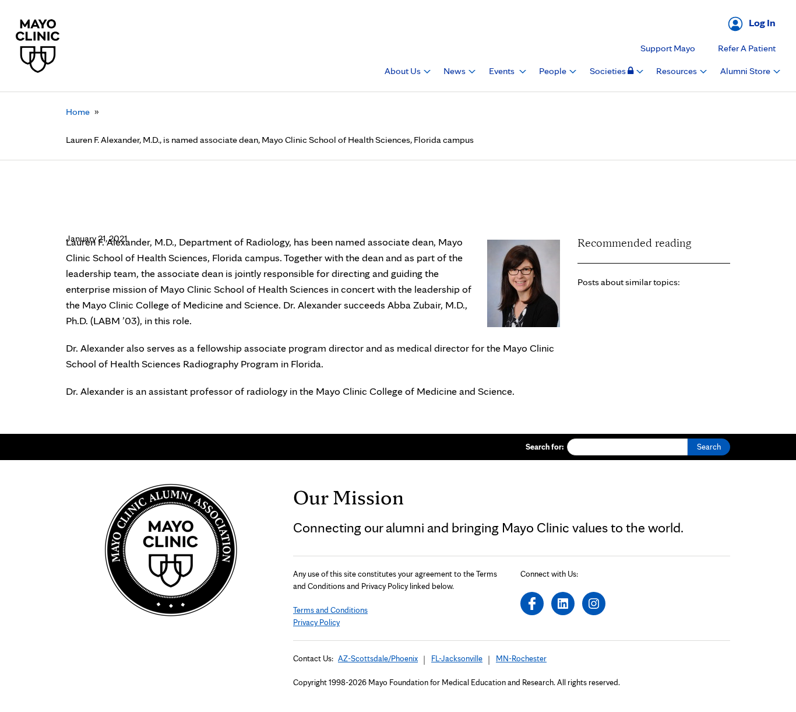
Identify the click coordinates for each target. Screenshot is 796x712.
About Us (403, 70)
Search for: (545, 446)
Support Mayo (667, 48)
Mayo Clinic (38, 46)
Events (502, 70)
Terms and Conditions (330, 610)
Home (78, 111)
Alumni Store (746, 70)
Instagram (593, 603)
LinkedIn (563, 603)
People (553, 70)
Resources (677, 70)
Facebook (532, 603)
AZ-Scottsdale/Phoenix (378, 658)
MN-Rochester (521, 658)
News (455, 70)
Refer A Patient (747, 48)
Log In (762, 22)
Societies (609, 70)
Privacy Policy (316, 622)
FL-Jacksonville (456, 658)
